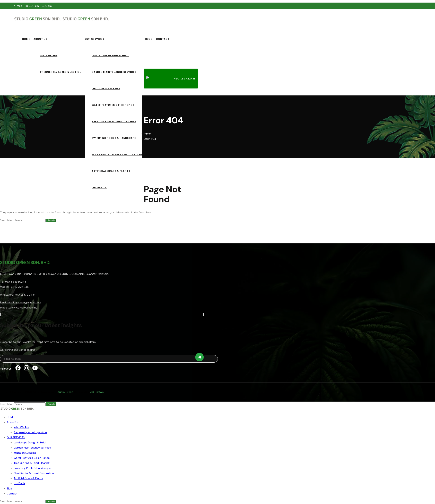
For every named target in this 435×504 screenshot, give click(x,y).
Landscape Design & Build (110, 55)
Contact (162, 38)
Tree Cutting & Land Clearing (114, 121)
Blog (149, 38)
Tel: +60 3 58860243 (13, 281)
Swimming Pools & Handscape (114, 138)
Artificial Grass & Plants (111, 171)
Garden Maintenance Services (114, 72)
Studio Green (65, 392)
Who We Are (48, 55)
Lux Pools (99, 187)
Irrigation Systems (106, 88)
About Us (40, 38)
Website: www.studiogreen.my (18, 307)
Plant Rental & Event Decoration (117, 154)
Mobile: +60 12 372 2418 (14, 287)
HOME (26, 38)
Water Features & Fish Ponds (113, 105)
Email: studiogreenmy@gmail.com (20, 302)
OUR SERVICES (94, 38)
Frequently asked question (60, 72)
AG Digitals (97, 392)
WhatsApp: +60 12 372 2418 (17, 294)
